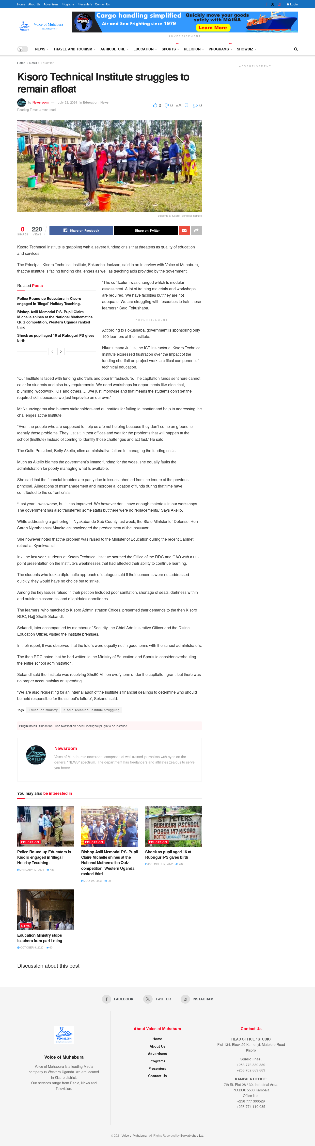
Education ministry (43, 710)
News (40, 48)
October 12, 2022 (160, 864)
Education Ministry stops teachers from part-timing (39, 937)
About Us (34, 4)
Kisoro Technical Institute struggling (91, 710)
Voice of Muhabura (134, 1135)
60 (50, 947)
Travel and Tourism (72, 48)
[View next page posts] (61, 351)
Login (293, 4)
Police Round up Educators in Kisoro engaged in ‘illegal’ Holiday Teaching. (49, 301)
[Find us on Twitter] (272, 4)
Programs (68, 4)
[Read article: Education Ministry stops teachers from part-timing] (45, 909)
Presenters (85, 4)
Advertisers (51, 4)
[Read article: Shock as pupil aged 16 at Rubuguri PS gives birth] (173, 826)
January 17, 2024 (31, 869)
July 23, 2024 (67, 102)
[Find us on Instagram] (279, 4)
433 (51, 869)
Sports (169, 48)
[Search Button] (296, 49)
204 (180, 864)
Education (143, 48)
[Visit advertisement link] (185, 22)
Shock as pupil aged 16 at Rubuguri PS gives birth (55, 338)
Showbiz (245, 48)
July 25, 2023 (92, 881)
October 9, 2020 (31, 947)
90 (109, 881)
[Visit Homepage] (41, 25)
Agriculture (112, 48)
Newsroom (40, 102)
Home (21, 4)
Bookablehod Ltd (191, 1135)
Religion (192, 48)
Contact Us (102, 4)
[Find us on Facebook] (267, 4)
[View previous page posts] (52, 351)
